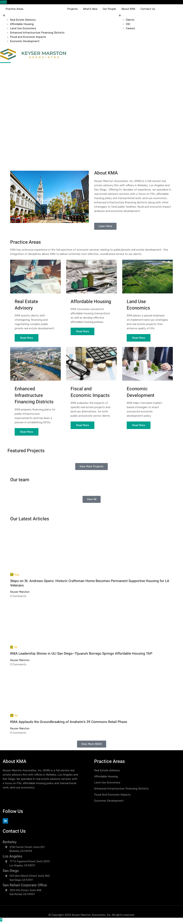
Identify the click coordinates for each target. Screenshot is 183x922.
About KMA (128, 9)
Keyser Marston (19, 591)
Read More (26, 337)
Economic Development (24, 41)
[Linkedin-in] (5, 821)
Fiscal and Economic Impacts (28, 37)
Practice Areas (14, 9)
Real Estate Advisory (23, 19)
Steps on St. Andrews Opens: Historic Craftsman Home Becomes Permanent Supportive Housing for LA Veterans (89, 583)
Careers (130, 28)
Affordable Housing (22, 24)
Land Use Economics (23, 28)
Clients (130, 19)
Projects (72, 9)
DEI (128, 24)
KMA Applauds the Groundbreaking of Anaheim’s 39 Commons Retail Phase (68, 721)
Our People (109, 9)
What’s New (90, 9)
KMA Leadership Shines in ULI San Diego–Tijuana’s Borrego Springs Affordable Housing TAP (81, 653)
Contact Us (148, 9)
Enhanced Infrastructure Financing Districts (37, 32)
